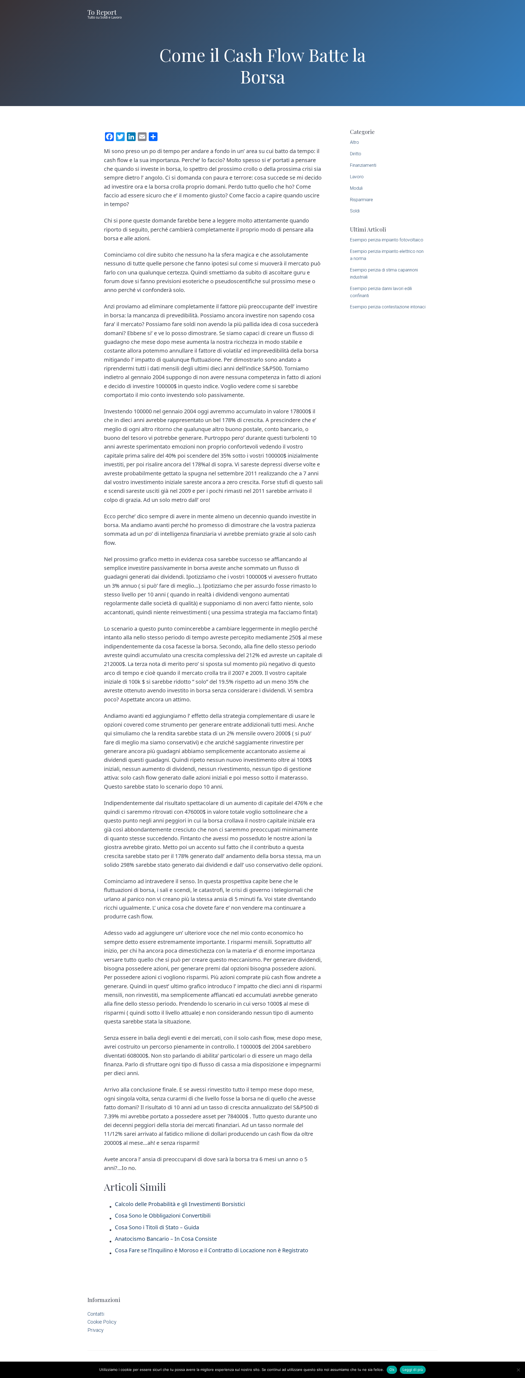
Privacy (96, 1330)
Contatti (96, 1314)
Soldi (355, 210)
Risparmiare (361, 199)
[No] (518, 1370)
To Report (102, 12)
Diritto (355, 153)
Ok (391, 1369)
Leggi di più (412, 1369)
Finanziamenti (363, 165)
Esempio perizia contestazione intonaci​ (387, 306)
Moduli (356, 188)
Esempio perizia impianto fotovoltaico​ (386, 239)
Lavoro (357, 176)
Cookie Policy (102, 1322)
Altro (354, 142)
